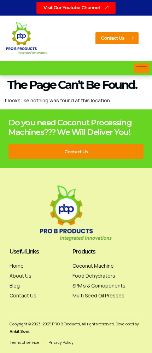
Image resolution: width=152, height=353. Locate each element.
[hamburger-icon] (142, 68)
